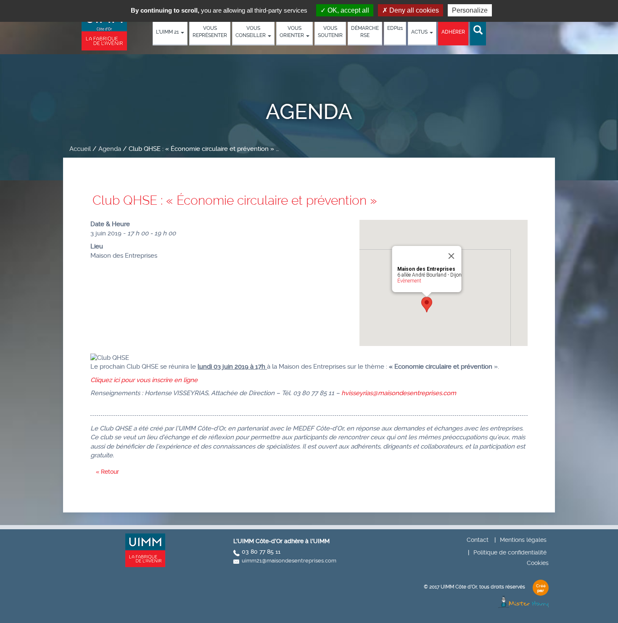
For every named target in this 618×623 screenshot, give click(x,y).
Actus (420, 32)
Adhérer (453, 32)
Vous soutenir (330, 31)
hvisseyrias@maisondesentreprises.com (398, 393)
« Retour (107, 471)
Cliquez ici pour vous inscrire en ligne (144, 380)
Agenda (109, 149)
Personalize (470, 10)
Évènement (409, 281)
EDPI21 (395, 28)
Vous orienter (292, 31)
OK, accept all (347, 10)
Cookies (538, 563)
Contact (478, 539)
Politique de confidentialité (510, 552)
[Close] (451, 256)
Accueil (80, 149)
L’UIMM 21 (168, 32)
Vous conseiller (251, 31)
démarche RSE (365, 31)
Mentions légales (523, 539)
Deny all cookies (413, 10)
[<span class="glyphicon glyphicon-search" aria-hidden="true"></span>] (478, 30)
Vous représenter (210, 31)
